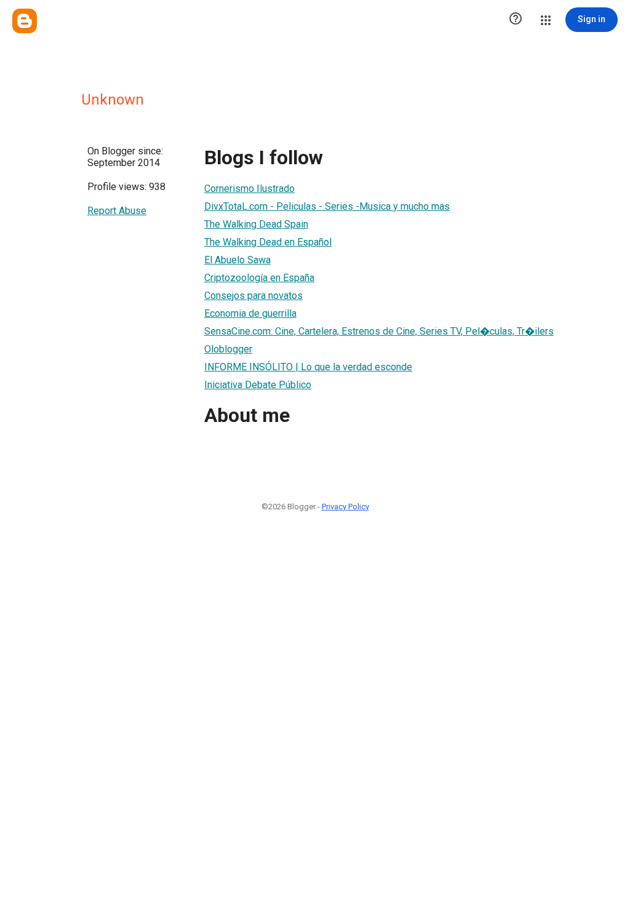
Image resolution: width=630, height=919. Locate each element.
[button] (515, 19)
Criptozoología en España (259, 278)
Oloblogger (228, 349)
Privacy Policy (345, 506)
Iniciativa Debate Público (257, 385)
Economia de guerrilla (250, 313)
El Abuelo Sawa (237, 260)
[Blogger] (24, 21)
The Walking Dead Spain (256, 224)
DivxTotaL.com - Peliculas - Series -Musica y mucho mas (327, 206)
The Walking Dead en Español (268, 242)
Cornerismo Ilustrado (249, 188)
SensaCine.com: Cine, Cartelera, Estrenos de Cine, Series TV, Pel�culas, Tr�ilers (379, 331)
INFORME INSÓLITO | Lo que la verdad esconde (308, 367)
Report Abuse (116, 211)
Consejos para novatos (253, 295)
